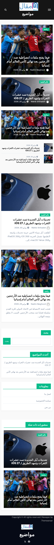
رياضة (46, 29)
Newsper (46, 517)
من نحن (47, 407)
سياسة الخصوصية (43, 400)
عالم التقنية (44, 82)
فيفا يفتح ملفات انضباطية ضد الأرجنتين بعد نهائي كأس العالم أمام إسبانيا (28, 61)
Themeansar (47, 520)
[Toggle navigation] (49, 9)
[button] (5, 49)
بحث (7, 341)
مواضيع (28, 13)
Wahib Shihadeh (38, 101)
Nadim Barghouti (37, 70)
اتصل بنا (47, 394)
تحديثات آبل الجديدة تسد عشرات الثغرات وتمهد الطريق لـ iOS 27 (21, 149)
